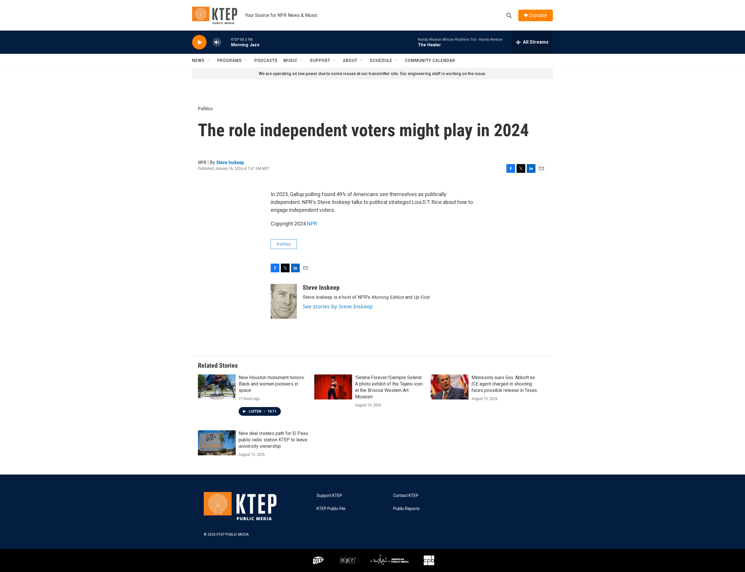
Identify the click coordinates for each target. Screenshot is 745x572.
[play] (199, 42)
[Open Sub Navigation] (209, 60)
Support (320, 60)
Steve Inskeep (230, 162)
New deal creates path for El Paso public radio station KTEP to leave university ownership (273, 440)
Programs (229, 60)
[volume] (217, 42)
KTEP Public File (331, 509)
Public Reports (406, 509)
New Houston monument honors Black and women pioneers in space (271, 384)
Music (290, 60)
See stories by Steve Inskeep (338, 306)
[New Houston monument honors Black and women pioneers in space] (217, 386)
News (198, 60)
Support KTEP (329, 495)
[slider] (226, 42)
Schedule (381, 60)
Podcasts (266, 60)
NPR (312, 224)
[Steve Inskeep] (284, 301)
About (350, 60)
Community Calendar (430, 60)
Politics (205, 108)
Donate (538, 15)
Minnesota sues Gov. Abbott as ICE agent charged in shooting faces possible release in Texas (504, 384)
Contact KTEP (405, 495)
